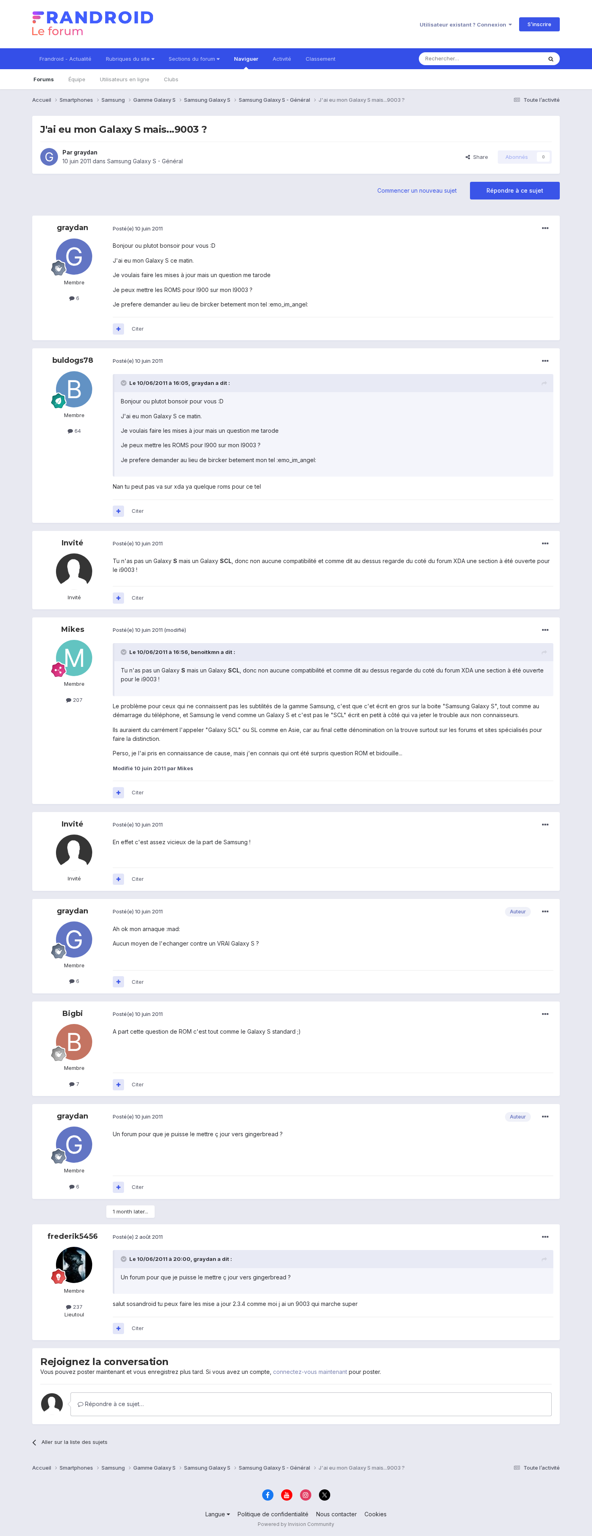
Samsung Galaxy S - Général (145, 161)
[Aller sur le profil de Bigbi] (74, 1042)
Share (479, 157)
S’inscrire (539, 24)
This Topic (518, 59)
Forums (43, 79)
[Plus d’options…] (545, 228)
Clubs (171, 79)
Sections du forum (193, 59)
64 (77, 431)
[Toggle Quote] (124, 383)
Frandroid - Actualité (65, 59)
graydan (85, 152)
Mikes (72, 629)
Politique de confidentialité (273, 1514)
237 (77, 1307)
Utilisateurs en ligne (124, 79)
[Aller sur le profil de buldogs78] (74, 389)
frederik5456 (73, 1236)
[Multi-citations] (118, 329)
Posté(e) (138, 228)
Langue (216, 1514)
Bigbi (72, 1013)
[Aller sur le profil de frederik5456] (74, 1265)
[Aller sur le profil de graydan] (49, 157)
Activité (282, 59)
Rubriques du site (128, 59)
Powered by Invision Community (296, 1524)
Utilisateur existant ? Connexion (464, 24)
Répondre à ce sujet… (113, 1403)
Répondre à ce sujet (514, 190)
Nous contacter (336, 1514)
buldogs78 (72, 360)
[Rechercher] (551, 58)
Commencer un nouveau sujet (417, 190)
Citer (138, 328)
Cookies (375, 1514)
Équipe (76, 79)
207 (77, 700)
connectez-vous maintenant (310, 1371)
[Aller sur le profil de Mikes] (74, 658)
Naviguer (246, 59)
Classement (320, 59)
